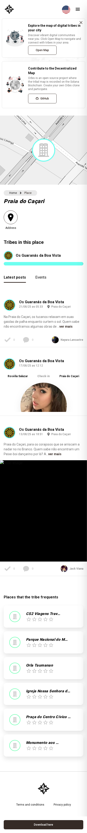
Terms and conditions (30, 804)
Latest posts (15, 277)
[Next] (76, 385)
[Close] (81, 22)
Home (13, 193)
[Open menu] (77, 9)
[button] (43, 150)
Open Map (42, 50)
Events (40, 277)
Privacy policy (62, 804)
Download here (43, 824)
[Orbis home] (9, 9)
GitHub (44, 98)
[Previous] (10, 385)
